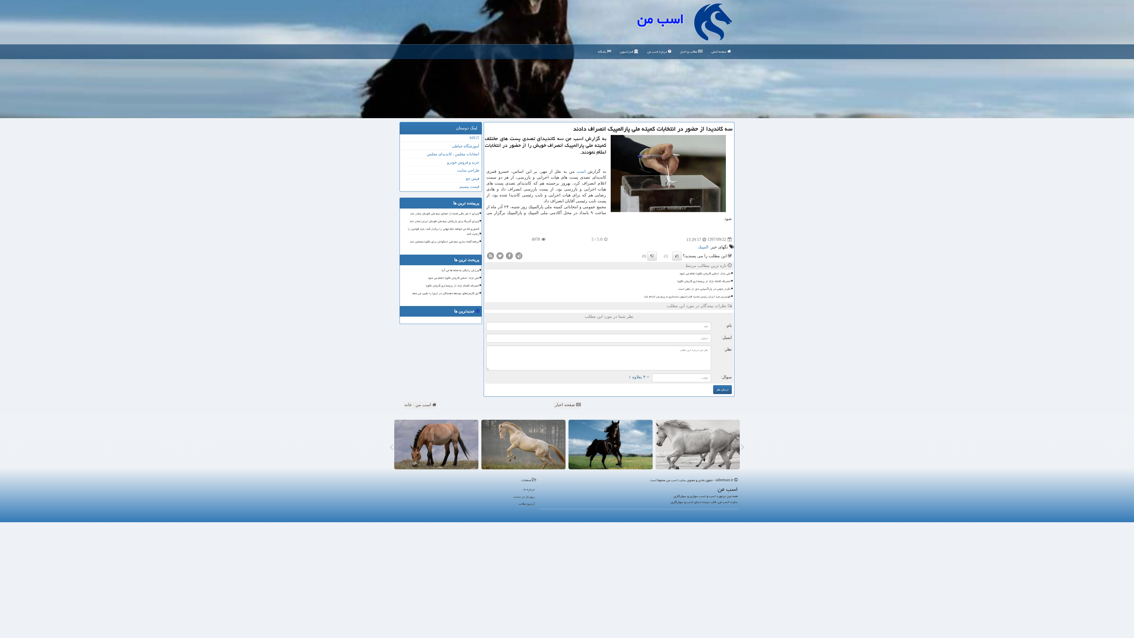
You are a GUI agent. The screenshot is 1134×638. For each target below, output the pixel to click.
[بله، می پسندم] (677, 256)
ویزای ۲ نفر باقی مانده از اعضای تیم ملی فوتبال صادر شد (444, 214)
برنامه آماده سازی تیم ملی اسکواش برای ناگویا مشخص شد (444, 242)
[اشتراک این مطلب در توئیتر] (500, 255)
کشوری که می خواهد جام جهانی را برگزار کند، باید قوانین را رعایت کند (443, 231)
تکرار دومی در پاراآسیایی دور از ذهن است (704, 289)
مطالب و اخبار (689, 51)
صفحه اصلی (719, 51)
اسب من (660, 19)
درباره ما (529, 489)
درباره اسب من (657, 51)
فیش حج (472, 178)
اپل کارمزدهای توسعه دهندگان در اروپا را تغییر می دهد (445, 293)
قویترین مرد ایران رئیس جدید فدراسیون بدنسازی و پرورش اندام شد (687, 297)
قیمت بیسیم (469, 186)
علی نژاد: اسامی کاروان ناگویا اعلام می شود (705, 273)
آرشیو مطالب (527, 504)
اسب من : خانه (418, 405)
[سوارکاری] (436, 445)
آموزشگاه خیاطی (465, 146)
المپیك (703, 247)
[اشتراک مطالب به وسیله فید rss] (490, 255)
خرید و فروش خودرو (463, 162)
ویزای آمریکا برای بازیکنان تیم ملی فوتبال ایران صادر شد (444, 221)
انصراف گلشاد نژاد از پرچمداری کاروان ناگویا (704, 281)
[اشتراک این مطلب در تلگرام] (519, 255)
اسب (581, 171)
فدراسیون (627, 51)
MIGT (474, 138)
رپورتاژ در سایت (524, 497)
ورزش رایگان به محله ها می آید (460, 270)
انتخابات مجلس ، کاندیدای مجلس (453, 154)
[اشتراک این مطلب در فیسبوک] (509, 255)
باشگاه (602, 51)
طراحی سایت (468, 170)
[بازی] (698, 445)
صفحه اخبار (565, 405)
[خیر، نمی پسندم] (652, 256)
